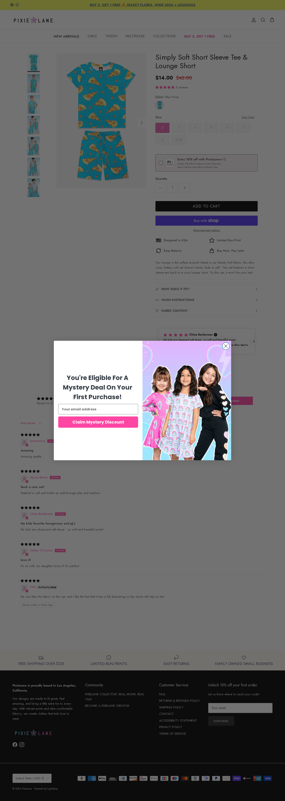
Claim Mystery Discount (98, 422)
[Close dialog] (226, 346)
